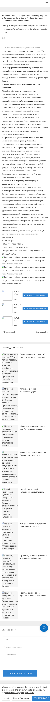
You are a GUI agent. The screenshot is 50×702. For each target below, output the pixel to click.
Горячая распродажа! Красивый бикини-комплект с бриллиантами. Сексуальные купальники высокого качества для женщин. (33, 594)
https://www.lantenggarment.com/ (31, 251)
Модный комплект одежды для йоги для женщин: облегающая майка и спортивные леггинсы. (32, 427)
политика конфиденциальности (19, 692)
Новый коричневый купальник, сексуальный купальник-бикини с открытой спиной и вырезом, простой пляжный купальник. (33, 490)
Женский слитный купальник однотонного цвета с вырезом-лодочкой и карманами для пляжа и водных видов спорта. (33, 525)
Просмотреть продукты (35, 295)
